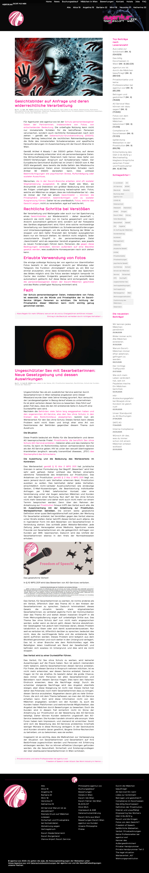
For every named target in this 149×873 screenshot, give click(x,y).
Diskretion (94, 109)
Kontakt (120, 2)
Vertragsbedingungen (122, 285)
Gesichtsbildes (38, 216)
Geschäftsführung (22, 111)
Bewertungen (106, 2)
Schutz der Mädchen (33, 113)
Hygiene (122, 226)
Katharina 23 (139, 7)
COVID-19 (117, 200)
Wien (129, 293)
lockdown (117, 237)
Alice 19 (76, 7)
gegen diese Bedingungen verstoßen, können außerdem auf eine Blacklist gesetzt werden (59, 247)
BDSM (127, 186)
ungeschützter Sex (121, 282)
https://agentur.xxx (17, 863)
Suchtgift (123, 278)
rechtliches (118, 267)
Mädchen (45, 111)
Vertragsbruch (119, 289)
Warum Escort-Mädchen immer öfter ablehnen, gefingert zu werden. (121, 354)
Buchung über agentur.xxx (119, 195)
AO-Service (118, 186)
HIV (53, 383)
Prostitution (47, 505)
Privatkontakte (78, 111)
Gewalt (127, 222)
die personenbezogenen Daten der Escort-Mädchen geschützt (59, 282)
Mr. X (19, 109)
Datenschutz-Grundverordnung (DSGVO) (71, 136)
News (56, 2)
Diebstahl (117, 208)
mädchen (117, 245)
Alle (69, 7)
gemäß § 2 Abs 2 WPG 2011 (68, 477)
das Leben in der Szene (69, 109)
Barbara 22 (101, 7)
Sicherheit (126, 274)
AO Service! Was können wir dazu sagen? (121, 107)
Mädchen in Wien (89, 2)
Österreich (118, 307)
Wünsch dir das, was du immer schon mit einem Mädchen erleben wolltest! (122, 441)
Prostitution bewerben (93, 111)
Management (55, 111)
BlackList (55, 109)
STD (115, 278)
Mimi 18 (113, 7)
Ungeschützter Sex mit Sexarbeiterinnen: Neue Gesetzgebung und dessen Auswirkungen (55, 375)
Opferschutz (66, 111)
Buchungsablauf (70, 2)
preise (116, 252)
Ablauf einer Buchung (42, 109)
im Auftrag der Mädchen (123, 230)
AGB (43, 861)
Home (49, 2)
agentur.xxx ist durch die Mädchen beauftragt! (123, 70)
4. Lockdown (118, 183)
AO (127, 183)
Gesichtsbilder (35, 111)
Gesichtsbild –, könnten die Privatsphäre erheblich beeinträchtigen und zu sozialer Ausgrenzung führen (59, 198)
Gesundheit (118, 222)
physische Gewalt (120, 248)
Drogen (124, 211)
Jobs (137, 2)
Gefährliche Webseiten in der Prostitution (121, 143)
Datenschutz (84, 109)
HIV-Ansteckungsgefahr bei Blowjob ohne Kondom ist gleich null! (123, 401)
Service (45, 113)
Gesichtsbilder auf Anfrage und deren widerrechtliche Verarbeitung (52, 103)
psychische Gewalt (121, 263)
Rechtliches (19, 113)
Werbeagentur (119, 293)
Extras (128, 215)
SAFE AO (117, 422)
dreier (116, 211)
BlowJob (126, 190)
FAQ (144, 2)
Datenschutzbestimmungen (43, 863)
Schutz (127, 267)
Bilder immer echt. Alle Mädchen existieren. (122, 339)
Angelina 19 (88, 7)
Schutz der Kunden (91, 383)
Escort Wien (118, 215)
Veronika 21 (125, 7)
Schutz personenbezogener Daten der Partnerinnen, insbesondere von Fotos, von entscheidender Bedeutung (59, 125)
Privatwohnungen (120, 259)
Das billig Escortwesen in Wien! (121, 61)
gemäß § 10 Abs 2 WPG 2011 (60, 466)
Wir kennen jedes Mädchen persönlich (122, 327)
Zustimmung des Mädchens (120, 301)
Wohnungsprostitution (122, 296)
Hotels (130, 2)
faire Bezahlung (119, 219)
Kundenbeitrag (119, 234)
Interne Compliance (123, 429)
